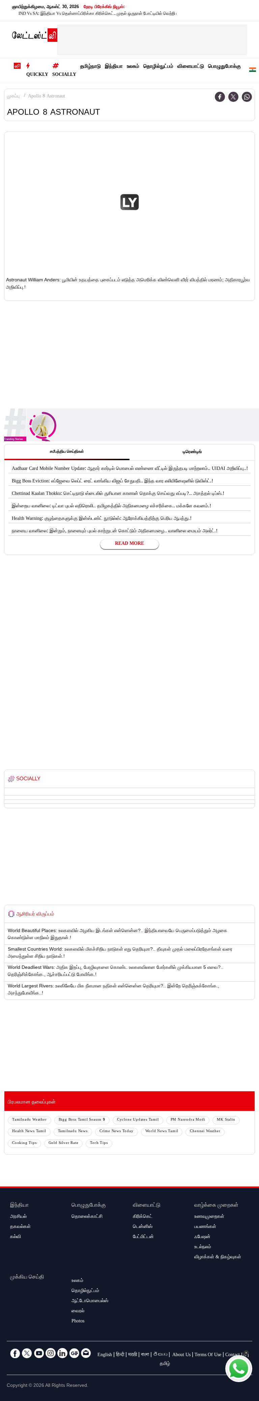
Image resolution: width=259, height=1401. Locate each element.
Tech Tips (99, 1143)
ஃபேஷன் (202, 1237)
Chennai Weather (205, 1131)
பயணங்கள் (205, 1227)
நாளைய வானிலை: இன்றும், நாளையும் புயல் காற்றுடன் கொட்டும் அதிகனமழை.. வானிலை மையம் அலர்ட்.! (115, 531)
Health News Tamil (29, 1131)
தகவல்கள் (20, 1227)
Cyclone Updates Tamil (138, 1120)
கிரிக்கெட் (142, 1217)
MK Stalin (226, 1120)
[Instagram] (51, 1353)
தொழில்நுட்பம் (158, 67)
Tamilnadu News (73, 1131)
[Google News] (74, 1353)
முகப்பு (13, 97)
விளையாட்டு (190, 67)
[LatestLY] (34, 36)
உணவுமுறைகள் (209, 1217)
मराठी (132, 1355)
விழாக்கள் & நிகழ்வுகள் (217, 1257)
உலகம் (133, 67)
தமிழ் (165, 1364)
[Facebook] (220, 97)
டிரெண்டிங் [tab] (192, 452)
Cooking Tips (24, 1143)
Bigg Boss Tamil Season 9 (82, 1120)
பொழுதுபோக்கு (224, 67)
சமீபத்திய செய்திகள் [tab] (67, 452)
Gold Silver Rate (64, 1143)
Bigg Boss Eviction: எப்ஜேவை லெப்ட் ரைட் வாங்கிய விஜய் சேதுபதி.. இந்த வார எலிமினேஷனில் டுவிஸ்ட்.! (112, 481)
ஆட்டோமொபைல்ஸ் (89, 1301)
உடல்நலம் (202, 1247)
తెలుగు (160, 1355)
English (104, 1355)
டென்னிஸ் (142, 1227)
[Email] (86, 1353)
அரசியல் (18, 1217)
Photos (77, 1321)
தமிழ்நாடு (90, 67)
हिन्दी (120, 1355)
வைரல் (77, 1311)
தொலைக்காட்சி (87, 1217)
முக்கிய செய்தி (27, 1277)
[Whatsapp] (247, 97)
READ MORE (129, 544)
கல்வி (15, 1237)
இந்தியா (114, 67)
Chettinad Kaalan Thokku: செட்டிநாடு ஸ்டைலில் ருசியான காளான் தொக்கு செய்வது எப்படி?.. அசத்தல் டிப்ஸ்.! (118, 494)
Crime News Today (116, 1131)
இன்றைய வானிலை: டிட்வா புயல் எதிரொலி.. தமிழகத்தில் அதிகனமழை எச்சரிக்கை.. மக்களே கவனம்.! (111, 506)
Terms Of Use (208, 1355)
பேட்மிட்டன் (143, 1237)
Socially (64, 75)
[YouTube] (39, 1353)
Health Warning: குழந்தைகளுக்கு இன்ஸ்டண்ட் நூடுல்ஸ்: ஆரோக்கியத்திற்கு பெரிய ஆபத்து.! (102, 519)
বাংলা (145, 1355)
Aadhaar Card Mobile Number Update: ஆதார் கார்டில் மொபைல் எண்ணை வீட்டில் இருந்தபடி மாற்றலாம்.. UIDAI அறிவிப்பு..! (130, 469)
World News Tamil (161, 1131)
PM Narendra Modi (188, 1120)
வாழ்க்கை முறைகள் (216, 1206)
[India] (253, 71)
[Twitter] (233, 97)
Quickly (37, 75)
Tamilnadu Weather (29, 1120)
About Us (181, 1355)
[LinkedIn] (62, 1353)
